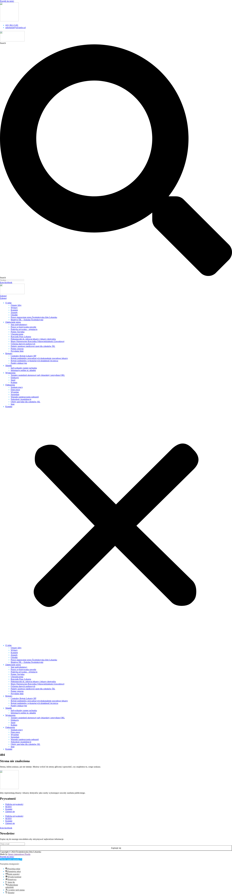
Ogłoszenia (10, 385)
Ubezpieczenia (17, 334)
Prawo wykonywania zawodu (23, 327)
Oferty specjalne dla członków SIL (25, 402)
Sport (13, 380)
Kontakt (8, 406)
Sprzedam (15, 394)
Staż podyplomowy (19, 324)
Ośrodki (14, 315)
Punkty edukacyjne (19, 363)
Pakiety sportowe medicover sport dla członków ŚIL (33, 346)
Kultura (14, 382)
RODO (8, 807)
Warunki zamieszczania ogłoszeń (25, 397)
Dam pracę (15, 389)
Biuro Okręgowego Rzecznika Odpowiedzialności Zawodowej (37, 341)
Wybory (14, 307)
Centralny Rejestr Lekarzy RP (23, 356)
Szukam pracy (17, 387)
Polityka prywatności (14, 804)
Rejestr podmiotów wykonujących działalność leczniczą (34, 361)
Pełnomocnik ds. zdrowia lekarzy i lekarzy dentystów (33, 339)
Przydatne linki (17, 351)
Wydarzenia (10, 373)
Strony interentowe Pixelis (19, 854)
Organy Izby (16, 305)
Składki (8, 365)
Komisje (14, 310)
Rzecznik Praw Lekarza (21, 336)
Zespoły (14, 312)
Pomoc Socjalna (17, 332)
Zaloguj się (10, 811)
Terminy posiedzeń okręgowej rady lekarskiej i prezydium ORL (38, 375)
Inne (13, 404)
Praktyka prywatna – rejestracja (24, 329)
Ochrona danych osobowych (23, 344)
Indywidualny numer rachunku (24, 368)
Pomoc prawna (17, 348)
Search (3, 43)
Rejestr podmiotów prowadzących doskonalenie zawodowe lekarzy (39, 358)
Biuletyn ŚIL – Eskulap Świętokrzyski (27, 320)
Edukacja (15, 377)
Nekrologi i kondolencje (21, 399)
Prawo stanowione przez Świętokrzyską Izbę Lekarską (34, 317)
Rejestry (8, 353)
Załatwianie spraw (13, 322)
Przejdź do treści (7, 1)
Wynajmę (15, 392)
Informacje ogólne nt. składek (23, 370)
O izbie (8, 303)
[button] (116, 526)
